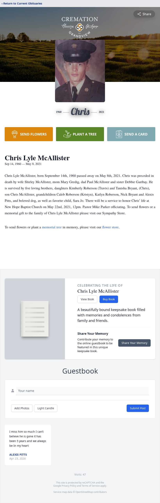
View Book (87, 299)
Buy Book (109, 299)
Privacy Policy (69, 485)
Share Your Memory (134, 343)
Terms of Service (91, 485)
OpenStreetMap (84, 492)
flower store (110, 227)
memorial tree (52, 227)
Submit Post (138, 408)
